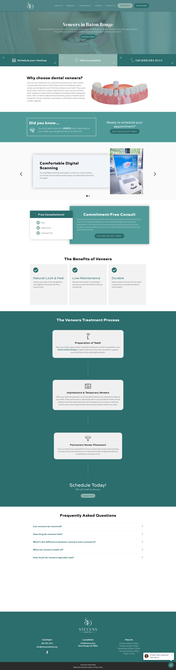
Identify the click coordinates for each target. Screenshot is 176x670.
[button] (71, 5)
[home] (30, 5)
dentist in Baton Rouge (67, 350)
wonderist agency (87, 667)
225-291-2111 (47, 643)
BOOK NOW (142, 6)
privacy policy (98, 667)
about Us (59, 5)
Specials (98, 5)
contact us (111, 5)
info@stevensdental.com (47, 647)
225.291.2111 (125, 5)
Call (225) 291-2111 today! (124, 131)
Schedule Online (88, 37)
